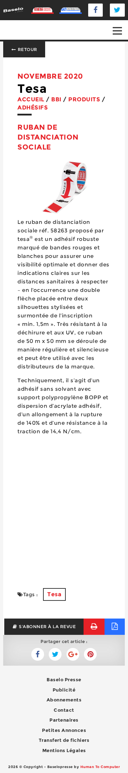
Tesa (54, 594)
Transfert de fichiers (64, 740)
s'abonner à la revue (47, 626)
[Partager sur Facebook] (55, 654)
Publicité (64, 690)
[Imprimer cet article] (94, 626)
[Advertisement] (64, 507)
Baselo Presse (64, 679)
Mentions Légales (64, 750)
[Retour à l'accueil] (13, 9)
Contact (64, 710)
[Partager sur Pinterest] (90, 654)
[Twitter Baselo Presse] (117, 10)
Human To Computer (100, 766)
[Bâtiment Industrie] (42, 10)
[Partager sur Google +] (72, 654)
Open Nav (117, 30)
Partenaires (64, 720)
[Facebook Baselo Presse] (95, 10)
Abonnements (64, 700)
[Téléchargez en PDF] (115, 626)
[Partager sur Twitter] (37, 654)
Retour (26, 49)
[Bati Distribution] (71, 10)
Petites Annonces (64, 730)
